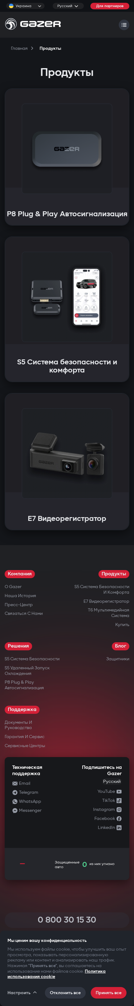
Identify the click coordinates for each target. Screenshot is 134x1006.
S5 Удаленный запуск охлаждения (27, 670)
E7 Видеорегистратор (106, 601)
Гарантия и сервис (25, 736)
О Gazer (13, 586)
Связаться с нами (24, 613)
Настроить (19, 992)
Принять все (109, 992)
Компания (20, 574)
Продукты (114, 574)
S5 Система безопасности (32, 659)
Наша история (20, 595)
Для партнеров (109, 6)
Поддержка (22, 710)
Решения (18, 646)
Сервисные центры (25, 745)
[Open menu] (124, 25)
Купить (122, 624)
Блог (120, 646)
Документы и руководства (18, 725)
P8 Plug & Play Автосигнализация (24, 685)
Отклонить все (65, 992)
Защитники (117, 659)
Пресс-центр (19, 604)
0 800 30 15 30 (67, 920)
